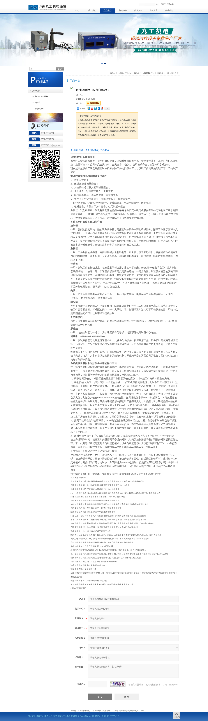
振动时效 (36, 90)
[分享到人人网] (98, 108)
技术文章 (138, 10)
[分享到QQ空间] (88, 108)
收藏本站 (170, 4)
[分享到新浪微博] (92, 108)
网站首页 (31, 716)
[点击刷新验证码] (117, 684)
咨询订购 (85, 144)
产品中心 (107, 10)
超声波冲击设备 (41, 96)
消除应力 (38, 102)
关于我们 (92, 10)
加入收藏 (108, 144)
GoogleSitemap (85, 716)
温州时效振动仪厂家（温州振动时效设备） (95, 711)
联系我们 (169, 10)
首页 (162, 4)
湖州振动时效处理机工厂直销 (132, 711)
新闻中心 (123, 10)
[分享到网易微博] (102, 108)
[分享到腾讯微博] (95, 108)
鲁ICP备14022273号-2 (110, 716)
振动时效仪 (39, 109)
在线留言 (154, 10)
